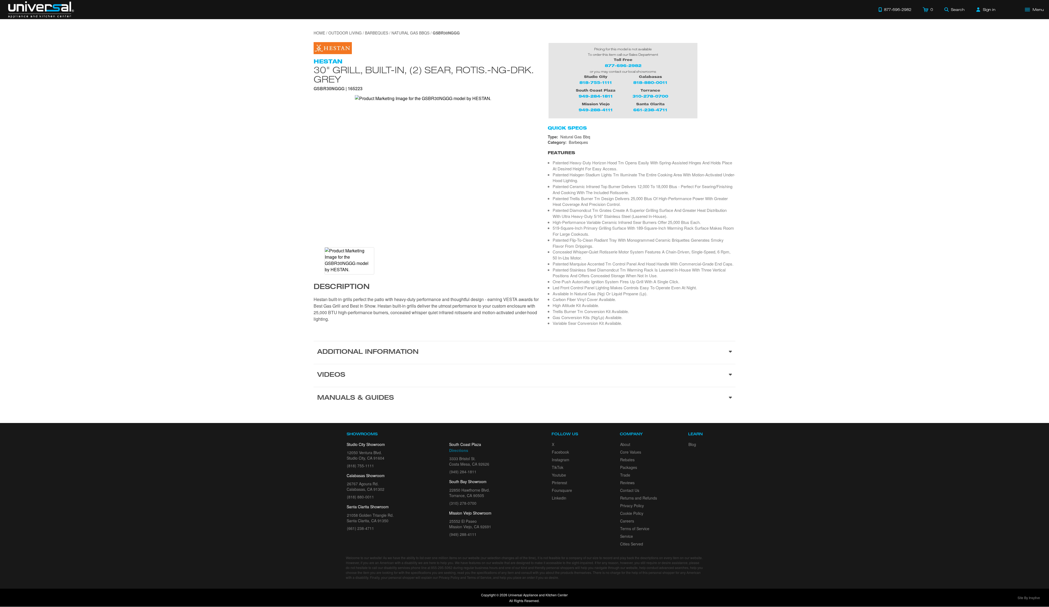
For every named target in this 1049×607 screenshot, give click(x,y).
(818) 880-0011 (360, 497)
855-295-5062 (441, 567)
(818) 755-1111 (360, 465)
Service (626, 536)
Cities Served (631, 544)
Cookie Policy (631, 513)
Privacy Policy (632, 505)
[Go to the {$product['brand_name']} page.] (333, 47)
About (625, 444)
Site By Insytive (1029, 597)
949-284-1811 (596, 96)
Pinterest (559, 482)
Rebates (627, 459)
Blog (692, 444)
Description (342, 287)
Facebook (560, 452)
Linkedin (559, 498)
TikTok (557, 467)
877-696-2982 (623, 65)
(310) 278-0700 (462, 503)
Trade (625, 475)
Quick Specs (567, 128)
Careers (627, 521)
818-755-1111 (595, 82)
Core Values (630, 452)
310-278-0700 (650, 96)
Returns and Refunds (638, 498)
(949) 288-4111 (462, 534)
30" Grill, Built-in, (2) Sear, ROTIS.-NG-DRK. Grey (424, 74)
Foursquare (562, 490)
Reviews (627, 482)
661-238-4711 (650, 109)
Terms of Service (634, 528)
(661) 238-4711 (360, 528)
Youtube (559, 475)
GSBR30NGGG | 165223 (338, 89)
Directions (458, 450)
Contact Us (629, 490)
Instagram (560, 459)
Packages (628, 467)
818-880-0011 (650, 82)
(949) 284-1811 (462, 471)
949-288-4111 (596, 109)
